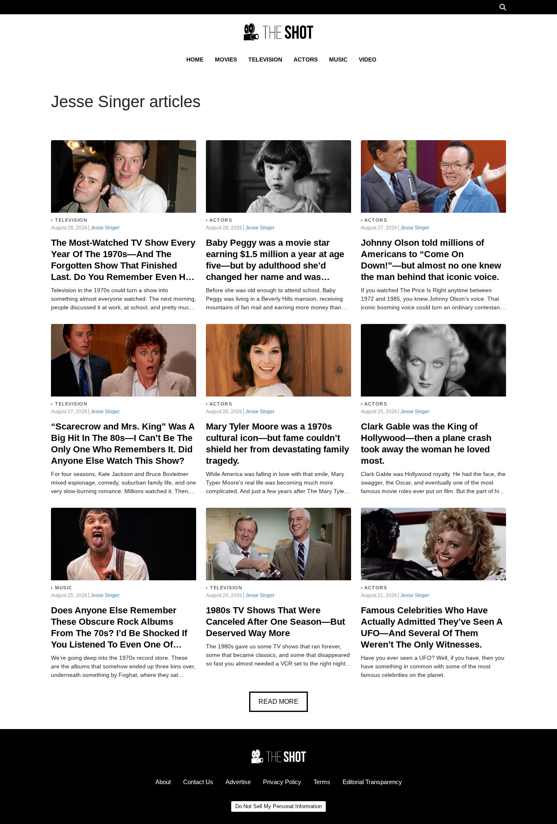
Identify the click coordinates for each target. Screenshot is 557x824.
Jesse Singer (105, 228)
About (163, 781)
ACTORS (306, 59)
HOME (194, 59)
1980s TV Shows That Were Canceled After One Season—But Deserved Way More (275, 621)
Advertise (238, 781)
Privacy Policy (282, 781)
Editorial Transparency (372, 781)
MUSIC (338, 59)
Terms (322, 781)
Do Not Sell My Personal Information (278, 806)
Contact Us (198, 781)
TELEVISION (265, 59)
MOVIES (226, 59)
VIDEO (367, 59)
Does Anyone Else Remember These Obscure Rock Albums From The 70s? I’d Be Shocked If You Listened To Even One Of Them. (119, 633)
